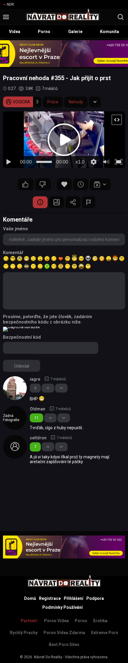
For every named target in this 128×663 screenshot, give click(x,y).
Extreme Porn (104, 632)
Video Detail (40, 202)
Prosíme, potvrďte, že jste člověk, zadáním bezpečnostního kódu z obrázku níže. (47, 319)
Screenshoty (56, 202)
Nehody (76, 101)
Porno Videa (56, 620)
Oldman (37, 409)
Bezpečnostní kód (22, 337)
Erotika (100, 620)
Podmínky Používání (62, 607)
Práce (52, 101)
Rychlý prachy (24, 632)
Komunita (109, 31)
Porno (44, 31)
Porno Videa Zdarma (64, 632)
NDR (10, 4)
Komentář (13, 252)
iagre (35, 379)
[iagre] (15, 388)
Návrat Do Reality (48, 657)
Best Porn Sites (64, 644)
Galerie (75, 31)
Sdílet (72, 202)
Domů (30, 598)
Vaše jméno (15, 228)
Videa (14, 31)
